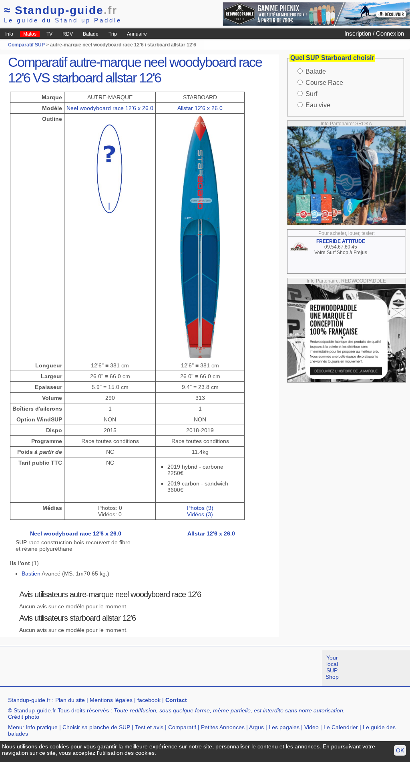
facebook (149, 700)
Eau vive (317, 105)
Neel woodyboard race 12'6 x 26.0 (109, 108)
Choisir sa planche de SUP (96, 727)
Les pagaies (284, 727)
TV (49, 34)
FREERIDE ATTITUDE (340, 241)
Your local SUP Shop (332, 667)
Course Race (324, 82)
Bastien (31, 573)
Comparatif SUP (27, 45)
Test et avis (149, 727)
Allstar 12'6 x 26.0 (200, 108)
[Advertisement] (145, 668)
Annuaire (137, 34)
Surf (311, 93)
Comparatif (182, 727)
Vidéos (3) (200, 514)
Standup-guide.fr (29, 700)
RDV (67, 34)
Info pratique (42, 727)
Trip (113, 34)
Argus (256, 727)
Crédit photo (23, 717)
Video (311, 727)
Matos (29, 34)
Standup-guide (60, 10)
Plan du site (70, 700)
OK (400, 750)
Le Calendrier (341, 727)
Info (9, 34)
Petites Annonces (223, 727)
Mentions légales (111, 700)
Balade (90, 34)
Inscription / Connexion (374, 33)
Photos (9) (200, 508)
